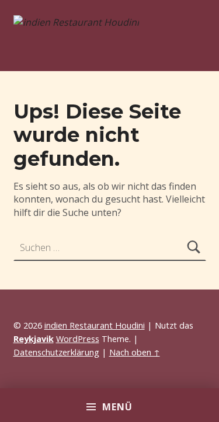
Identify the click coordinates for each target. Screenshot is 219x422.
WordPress (77, 338)
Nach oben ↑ (134, 352)
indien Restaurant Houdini (94, 325)
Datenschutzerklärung (56, 352)
